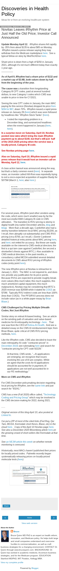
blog (48, 225)
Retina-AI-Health (35, 325)
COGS (49, 290)
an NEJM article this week (19, 442)
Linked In (6, 415)
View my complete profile (12, 562)
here (45, 53)
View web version (29, 523)
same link (40, 385)
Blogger (35, 568)
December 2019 (9, 346)
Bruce (16, 531)
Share (6, 506)
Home (29, 518)
